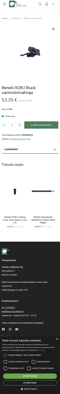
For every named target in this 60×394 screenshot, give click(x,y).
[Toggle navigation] (4, 4)
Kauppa (5, 18)
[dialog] (30, 365)
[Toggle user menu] (46, 4)
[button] (30, 389)
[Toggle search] (40, 4)
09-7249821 (8, 307)
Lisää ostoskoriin (41, 125)
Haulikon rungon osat (32, 18)
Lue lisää (41, 350)
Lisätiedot (11, 149)
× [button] (57, 339)
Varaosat (16, 18)
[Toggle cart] (53, 4)
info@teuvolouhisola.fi (12, 311)
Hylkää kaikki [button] (30, 383)
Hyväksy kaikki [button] (30, 376)
